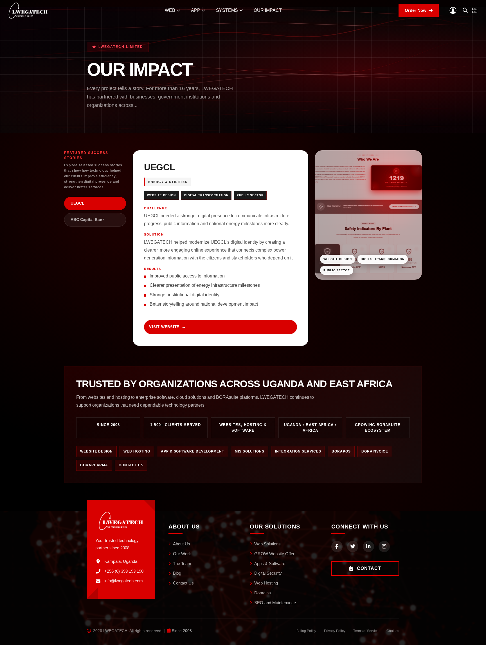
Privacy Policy (334, 631)
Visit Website (164, 327)
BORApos (341, 451)
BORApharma (94, 465)
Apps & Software (269, 563)
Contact (369, 568)
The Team (182, 563)
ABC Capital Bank (88, 220)
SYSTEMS (227, 10)
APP (195, 10)
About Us (181, 543)
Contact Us (131, 465)
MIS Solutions (249, 451)
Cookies (392, 631)
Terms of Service (366, 631)
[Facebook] (337, 546)
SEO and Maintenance (275, 602)
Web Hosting (136, 451)
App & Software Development (192, 451)
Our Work (182, 553)
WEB (170, 10)
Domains (262, 592)
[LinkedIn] (368, 546)
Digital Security (268, 573)
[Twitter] (352, 546)
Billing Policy (306, 631)
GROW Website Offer (274, 553)
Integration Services (298, 451)
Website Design (96, 451)
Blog (177, 573)
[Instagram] (384, 546)
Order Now (415, 10)
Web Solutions (267, 543)
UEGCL (77, 203)
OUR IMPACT (268, 10)
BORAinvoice (374, 451)
